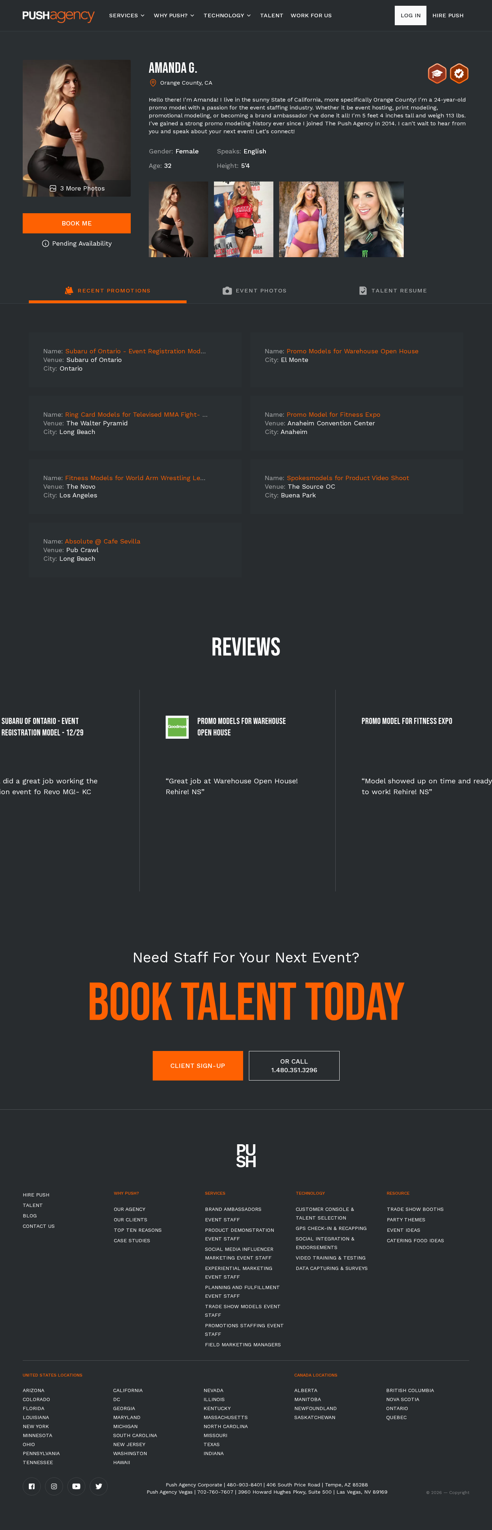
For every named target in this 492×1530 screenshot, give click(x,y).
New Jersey (129, 1444)
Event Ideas (403, 1230)
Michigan (125, 1426)
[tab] (108, 294)
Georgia (124, 1408)
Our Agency (129, 1209)
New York (36, 1426)
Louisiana (36, 1417)
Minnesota (37, 1435)
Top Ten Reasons (138, 1230)
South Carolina (135, 1435)
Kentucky (217, 1408)
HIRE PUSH (36, 1195)
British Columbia (410, 1390)
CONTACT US (39, 1226)
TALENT (271, 15)
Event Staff (222, 1219)
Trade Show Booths (415, 1209)
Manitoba (307, 1399)
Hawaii (121, 1462)
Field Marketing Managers (243, 1344)
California (128, 1390)
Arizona (33, 1390)
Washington (130, 1453)
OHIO (29, 1444)
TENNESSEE (38, 1462)
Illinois (214, 1399)
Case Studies (132, 1240)
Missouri (215, 1435)
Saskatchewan (314, 1417)
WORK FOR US (311, 15)
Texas (211, 1444)
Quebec (396, 1417)
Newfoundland (315, 1408)
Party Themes (406, 1219)
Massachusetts (225, 1417)
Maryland (126, 1417)
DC (116, 1399)
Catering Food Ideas (415, 1240)
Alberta (305, 1390)
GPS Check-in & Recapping (331, 1228)
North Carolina (225, 1426)
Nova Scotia (402, 1399)
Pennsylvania (41, 1453)
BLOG (30, 1215)
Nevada (213, 1390)
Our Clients (130, 1219)
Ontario (397, 1408)
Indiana (213, 1453)
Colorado (36, 1399)
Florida (33, 1408)
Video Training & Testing (331, 1258)
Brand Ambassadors (233, 1209)
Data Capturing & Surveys (332, 1268)
